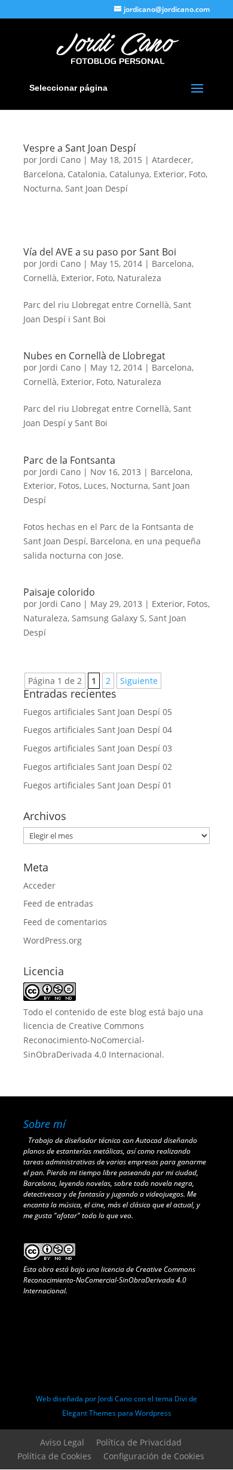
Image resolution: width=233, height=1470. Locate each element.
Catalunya (129, 174)
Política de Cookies (54, 1456)
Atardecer (171, 159)
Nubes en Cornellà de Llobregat (94, 355)
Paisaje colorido (59, 592)
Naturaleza (139, 277)
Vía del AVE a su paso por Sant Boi (99, 251)
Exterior (169, 174)
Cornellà (40, 277)
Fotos (69, 485)
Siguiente (139, 680)
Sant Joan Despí (96, 188)
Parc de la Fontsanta (69, 460)
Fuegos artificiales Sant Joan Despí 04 (97, 729)
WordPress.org (52, 940)
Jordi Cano (60, 159)
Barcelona (43, 174)
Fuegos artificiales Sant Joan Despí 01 (97, 785)
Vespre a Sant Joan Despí (79, 148)
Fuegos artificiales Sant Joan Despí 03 (97, 748)
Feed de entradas (58, 903)
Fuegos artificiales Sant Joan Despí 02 (97, 766)
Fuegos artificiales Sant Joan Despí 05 (97, 711)
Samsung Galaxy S (108, 618)
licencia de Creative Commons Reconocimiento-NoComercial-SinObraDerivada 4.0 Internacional (92, 1040)
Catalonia (86, 174)
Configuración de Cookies (153, 1456)
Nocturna (42, 188)
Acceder (39, 885)
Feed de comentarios (65, 921)
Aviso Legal (62, 1442)
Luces (95, 485)
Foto (197, 174)
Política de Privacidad (139, 1442)
